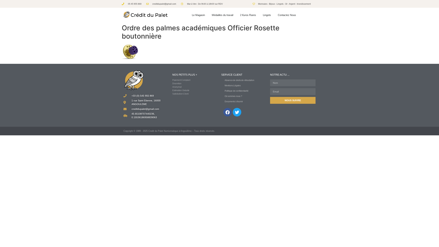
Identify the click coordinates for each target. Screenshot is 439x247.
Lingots (267, 15)
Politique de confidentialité (236, 91)
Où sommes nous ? (233, 96)
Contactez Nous (287, 15)
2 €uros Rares (248, 15)
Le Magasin (198, 15)
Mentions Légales (233, 85)
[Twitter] (237, 112)
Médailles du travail (222, 15)
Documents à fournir (234, 101)
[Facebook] (227, 112)
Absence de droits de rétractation (239, 80)
